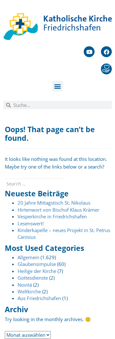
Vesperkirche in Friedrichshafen (52, 216)
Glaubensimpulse (37, 264)
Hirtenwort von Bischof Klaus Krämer (58, 210)
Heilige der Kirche (37, 271)
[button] (57, 86)
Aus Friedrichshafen (39, 298)
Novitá (25, 285)
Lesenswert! (31, 223)
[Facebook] (106, 51)
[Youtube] (89, 51)
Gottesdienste (33, 278)
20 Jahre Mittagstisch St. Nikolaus (54, 203)
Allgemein (28, 257)
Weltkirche (29, 291)
